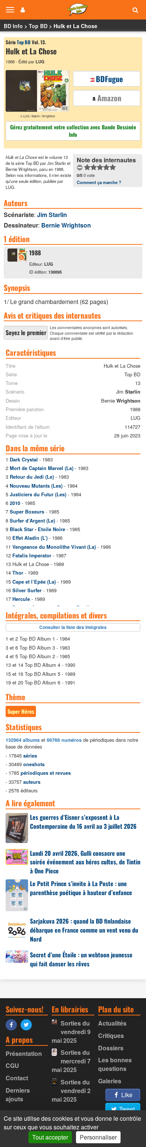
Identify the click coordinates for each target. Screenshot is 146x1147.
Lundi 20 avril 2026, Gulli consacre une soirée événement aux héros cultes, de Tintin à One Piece (85, 862)
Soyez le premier (26, 332)
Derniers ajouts (18, 1094)
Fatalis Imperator (31, 555)
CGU (12, 1065)
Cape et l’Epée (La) (34, 581)
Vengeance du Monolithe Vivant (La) (54, 547)
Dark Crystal (24, 459)
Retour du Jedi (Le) (32, 476)
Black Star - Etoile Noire (37, 529)
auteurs (31, 782)
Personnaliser (98, 1137)
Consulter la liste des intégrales (73, 627)
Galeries (109, 1081)
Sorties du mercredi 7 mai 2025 (71, 1061)
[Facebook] (13, 1024)
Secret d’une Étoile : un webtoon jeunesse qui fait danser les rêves (81, 959)
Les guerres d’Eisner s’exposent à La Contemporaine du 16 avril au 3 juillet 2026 (83, 822)
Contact (17, 1078)
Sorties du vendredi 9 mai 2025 (71, 1032)
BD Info (13, 26)
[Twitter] (28, 1024)
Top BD (38, 26)
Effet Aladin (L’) (30, 538)
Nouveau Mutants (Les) (36, 485)
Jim (52, 214)
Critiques (111, 1035)
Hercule (21, 599)
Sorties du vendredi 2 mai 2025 (71, 1091)
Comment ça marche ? (99, 182)
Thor (17, 572)
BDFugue (109, 78)
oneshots (34, 764)
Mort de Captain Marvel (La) (41, 468)
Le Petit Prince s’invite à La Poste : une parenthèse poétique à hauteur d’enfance (81, 888)
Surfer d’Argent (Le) (32, 520)
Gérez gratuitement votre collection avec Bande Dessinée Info (73, 130)
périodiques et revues (46, 773)
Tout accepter (50, 1137)
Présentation (24, 1053)
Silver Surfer (27, 590)
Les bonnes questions (115, 1064)
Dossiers (111, 1048)
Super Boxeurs (27, 511)
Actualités (112, 1023)
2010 (15, 503)
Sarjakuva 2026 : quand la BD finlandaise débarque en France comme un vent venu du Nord (84, 929)
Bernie (66, 225)
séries (30, 755)
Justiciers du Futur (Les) (38, 494)
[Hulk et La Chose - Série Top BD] (17, 259)
